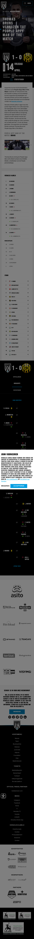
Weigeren (5, 486)
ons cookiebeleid (12, 479)
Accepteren (18, 486)
